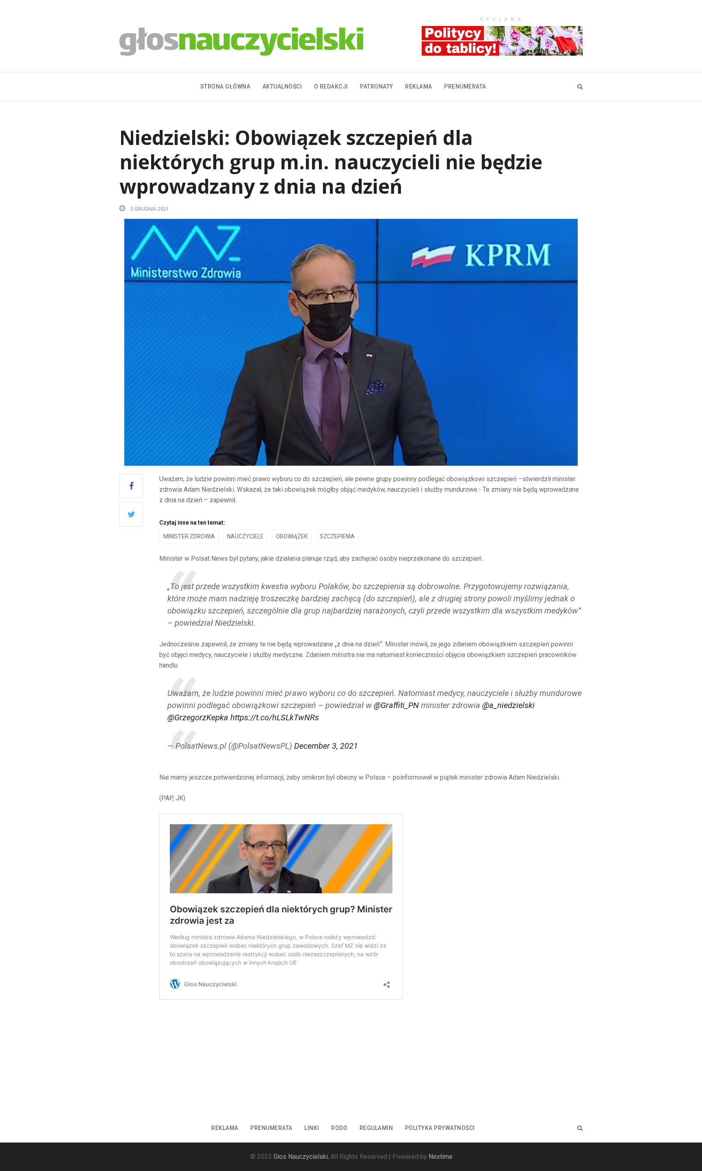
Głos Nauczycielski (300, 1156)
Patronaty (376, 86)
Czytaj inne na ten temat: (192, 522)
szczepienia (337, 536)
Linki (311, 1128)
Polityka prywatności (440, 1128)
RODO (339, 1128)
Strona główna (225, 86)
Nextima (440, 1156)
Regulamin (376, 1128)
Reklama (418, 86)
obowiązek (292, 536)
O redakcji (331, 86)
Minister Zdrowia (189, 536)
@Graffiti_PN (396, 705)
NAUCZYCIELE (245, 536)
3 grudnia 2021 (149, 208)
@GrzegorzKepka (197, 717)
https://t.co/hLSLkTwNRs (274, 717)
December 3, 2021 (326, 746)
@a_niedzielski (508, 705)
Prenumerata (465, 86)
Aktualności (282, 86)
